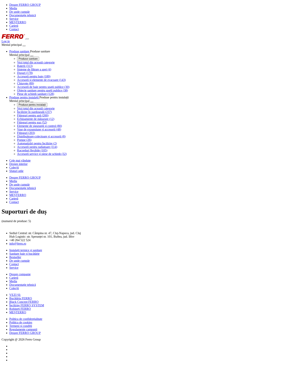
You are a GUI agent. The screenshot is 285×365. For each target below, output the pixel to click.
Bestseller (15, 257)
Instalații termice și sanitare (25, 250)
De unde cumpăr (19, 11)
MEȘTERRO (17, 22)
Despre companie (20, 274)
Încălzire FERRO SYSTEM (26, 305)
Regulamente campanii (23, 329)
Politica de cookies (20, 322)
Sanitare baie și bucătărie (24, 253)
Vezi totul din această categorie (36, 62)
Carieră (13, 25)
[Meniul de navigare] (27, 38)
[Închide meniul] (24, 45)
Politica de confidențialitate (25, 319)
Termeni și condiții (20, 326)
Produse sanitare (28, 58)
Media (13, 8)
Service (13, 18)
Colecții (14, 288)
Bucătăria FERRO (20, 298)
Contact (14, 29)
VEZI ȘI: (15, 294)
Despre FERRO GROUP (25, 4)
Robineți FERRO (20, 308)
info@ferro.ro (17, 243)
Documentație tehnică (22, 15)
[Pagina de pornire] (14, 37)
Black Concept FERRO (24, 301)
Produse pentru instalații (32, 104)
